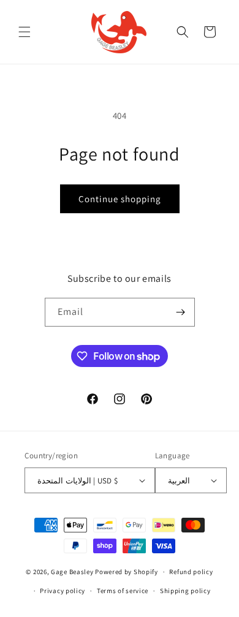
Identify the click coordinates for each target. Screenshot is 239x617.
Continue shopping (119, 199)
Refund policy (191, 571)
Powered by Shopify (126, 571)
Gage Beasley (72, 571)
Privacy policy (62, 590)
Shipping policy (185, 590)
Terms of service (122, 590)
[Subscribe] (180, 312)
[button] (24, 31)
